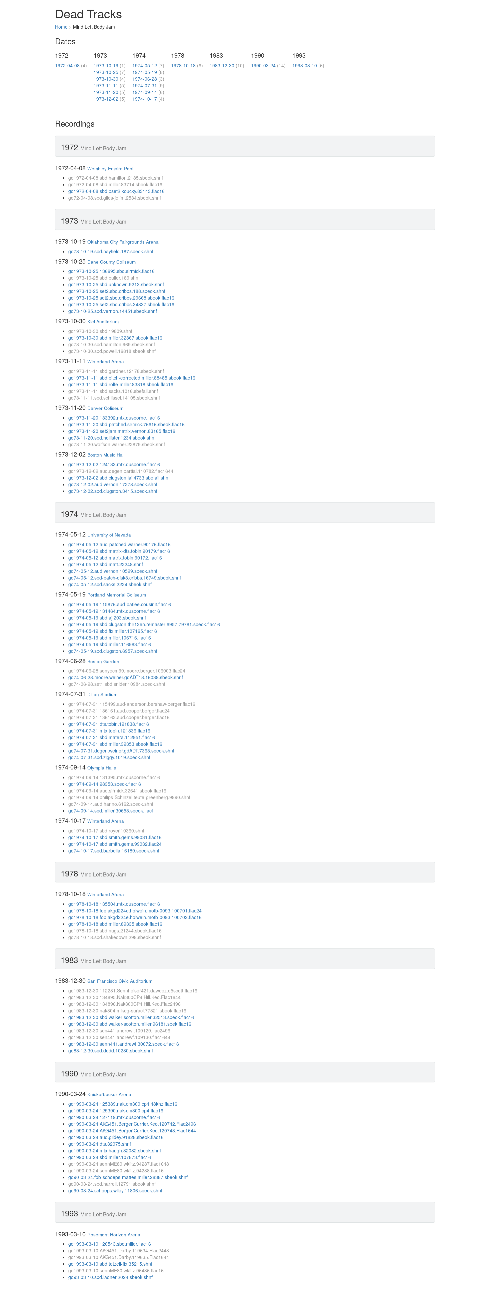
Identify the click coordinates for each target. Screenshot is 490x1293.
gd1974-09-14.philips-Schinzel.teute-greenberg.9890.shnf (129, 797)
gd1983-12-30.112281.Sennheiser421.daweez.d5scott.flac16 (132, 990)
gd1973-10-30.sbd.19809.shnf (100, 331)
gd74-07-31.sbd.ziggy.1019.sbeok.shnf (109, 757)
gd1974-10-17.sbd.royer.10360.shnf (106, 830)
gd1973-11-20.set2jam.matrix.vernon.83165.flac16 (121, 431)
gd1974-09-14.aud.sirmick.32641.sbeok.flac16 (117, 790)
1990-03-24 (263, 65)
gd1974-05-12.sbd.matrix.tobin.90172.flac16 (115, 557)
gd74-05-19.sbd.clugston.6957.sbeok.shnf (112, 650)
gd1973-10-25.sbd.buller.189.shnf (104, 277)
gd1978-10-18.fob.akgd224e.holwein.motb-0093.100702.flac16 (135, 917)
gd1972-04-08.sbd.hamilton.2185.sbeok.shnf (115, 177)
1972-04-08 (67, 65)
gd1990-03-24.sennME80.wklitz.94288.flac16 (116, 1170)
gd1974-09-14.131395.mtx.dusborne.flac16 (114, 777)
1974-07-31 (144, 85)
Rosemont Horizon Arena (113, 1234)
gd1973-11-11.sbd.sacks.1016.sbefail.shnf (113, 391)
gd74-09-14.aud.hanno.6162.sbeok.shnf (110, 803)
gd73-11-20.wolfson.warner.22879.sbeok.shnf (116, 444)
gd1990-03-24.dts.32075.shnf (99, 1143)
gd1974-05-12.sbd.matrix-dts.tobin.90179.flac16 (119, 551)
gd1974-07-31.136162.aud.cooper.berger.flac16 (119, 717)
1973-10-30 (106, 78)
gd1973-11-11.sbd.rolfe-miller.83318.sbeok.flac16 (120, 384)
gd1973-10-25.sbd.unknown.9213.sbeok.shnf (116, 284)
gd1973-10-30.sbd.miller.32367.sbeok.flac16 (115, 337)
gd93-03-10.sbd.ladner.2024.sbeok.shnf (110, 1277)
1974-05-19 (144, 72)
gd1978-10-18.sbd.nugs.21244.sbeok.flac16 (115, 930)
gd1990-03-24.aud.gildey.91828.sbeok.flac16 (116, 1137)
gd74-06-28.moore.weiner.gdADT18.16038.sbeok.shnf (125, 677)
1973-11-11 (106, 85)
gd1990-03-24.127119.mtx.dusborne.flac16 (114, 1117)
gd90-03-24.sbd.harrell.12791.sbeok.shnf (112, 1183)
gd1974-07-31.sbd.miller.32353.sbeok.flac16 (115, 743)
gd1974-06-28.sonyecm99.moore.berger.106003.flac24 (126, 670)
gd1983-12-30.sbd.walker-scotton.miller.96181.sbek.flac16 (129, 1023)
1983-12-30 (222, 65)
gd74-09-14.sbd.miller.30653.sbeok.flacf (110, 810)
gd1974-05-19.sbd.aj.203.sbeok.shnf (107, 617)
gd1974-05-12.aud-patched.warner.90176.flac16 (119, 544)
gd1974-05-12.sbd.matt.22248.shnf (105, 564)
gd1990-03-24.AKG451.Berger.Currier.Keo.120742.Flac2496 (132, 1123)
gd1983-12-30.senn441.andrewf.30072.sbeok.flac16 (123, 1043)
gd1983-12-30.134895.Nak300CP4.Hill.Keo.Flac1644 (124, 997)
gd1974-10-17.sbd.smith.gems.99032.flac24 (115, 843)
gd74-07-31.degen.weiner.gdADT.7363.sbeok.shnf (121, 750)
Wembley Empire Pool (110, 168)
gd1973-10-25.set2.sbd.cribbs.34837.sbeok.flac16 (121, 304)
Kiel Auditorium (103, 321)
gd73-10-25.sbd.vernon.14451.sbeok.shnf (112, 311)
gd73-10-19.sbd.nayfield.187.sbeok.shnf (110, 251)
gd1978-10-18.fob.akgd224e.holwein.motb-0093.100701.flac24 (135, 910)
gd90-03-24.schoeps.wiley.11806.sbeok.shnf (115, 1190)
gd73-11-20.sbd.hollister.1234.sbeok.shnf (112, 437)
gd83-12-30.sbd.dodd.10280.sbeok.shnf (110, 1050)
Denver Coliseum (105, 408)
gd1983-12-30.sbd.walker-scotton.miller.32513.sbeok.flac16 (131, 1017)
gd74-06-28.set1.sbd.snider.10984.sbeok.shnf (116, 683)
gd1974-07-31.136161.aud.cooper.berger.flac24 (119, 710)
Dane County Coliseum (111, 262)
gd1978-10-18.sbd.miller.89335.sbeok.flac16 (115, 923)
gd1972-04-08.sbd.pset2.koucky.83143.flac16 (116, 191)
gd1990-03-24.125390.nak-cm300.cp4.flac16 (115, 1110)
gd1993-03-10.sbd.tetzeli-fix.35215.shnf (110, 1263)
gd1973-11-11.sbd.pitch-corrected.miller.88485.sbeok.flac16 (131, 377)
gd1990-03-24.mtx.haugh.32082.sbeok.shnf (114, 1150)
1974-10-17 (144, 98)
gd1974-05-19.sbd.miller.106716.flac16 (109, 637)
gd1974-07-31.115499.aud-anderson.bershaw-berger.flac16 (131, 703)
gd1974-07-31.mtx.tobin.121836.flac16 (109, 730)
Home (61, 26)
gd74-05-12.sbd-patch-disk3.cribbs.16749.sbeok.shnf (124, 577)
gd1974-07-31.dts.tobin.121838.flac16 (108, 723)
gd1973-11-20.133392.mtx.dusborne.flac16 (114, 417)
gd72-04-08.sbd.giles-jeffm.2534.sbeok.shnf (114, 197)
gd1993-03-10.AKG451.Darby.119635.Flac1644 (118, 1257)
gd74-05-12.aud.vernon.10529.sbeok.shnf (112, 571)
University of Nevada (109, 535)
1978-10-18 (183, 65)
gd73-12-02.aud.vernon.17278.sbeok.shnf (112, 484)
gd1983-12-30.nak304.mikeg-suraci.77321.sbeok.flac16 (127, 1010)
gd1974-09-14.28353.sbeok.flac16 (104, 783)
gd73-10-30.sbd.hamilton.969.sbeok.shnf (111, 344)
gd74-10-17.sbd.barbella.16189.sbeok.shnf (113, 850)
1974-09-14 (144, 92)
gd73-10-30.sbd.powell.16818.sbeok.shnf (112, 351)
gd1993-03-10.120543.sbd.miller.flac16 (109, 1243)
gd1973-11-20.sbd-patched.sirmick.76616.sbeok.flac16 (126, 424)
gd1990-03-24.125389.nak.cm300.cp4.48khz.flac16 (122, 1103)
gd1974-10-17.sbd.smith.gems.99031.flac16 (115, 837)
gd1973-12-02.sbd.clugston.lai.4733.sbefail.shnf (119, 477)
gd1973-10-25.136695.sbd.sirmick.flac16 (111, 271)
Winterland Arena (105, 361)
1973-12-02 (106, 98)
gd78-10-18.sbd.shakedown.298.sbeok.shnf (114, 937)
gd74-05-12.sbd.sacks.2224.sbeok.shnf (110, 584)
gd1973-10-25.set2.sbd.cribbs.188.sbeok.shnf (116, 291)
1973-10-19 (106, 65)
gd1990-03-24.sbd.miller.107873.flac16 (109, 1157)
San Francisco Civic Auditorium (119, 981)
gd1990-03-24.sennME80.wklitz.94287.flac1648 (118, 1163)
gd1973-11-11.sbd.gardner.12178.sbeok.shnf (116, 371)
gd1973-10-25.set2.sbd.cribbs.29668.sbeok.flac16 (121, 297)
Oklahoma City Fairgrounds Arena (123, 242)
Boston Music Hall (106, 455)
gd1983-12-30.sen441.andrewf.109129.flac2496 (119, 1030)
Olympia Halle (101, 767)
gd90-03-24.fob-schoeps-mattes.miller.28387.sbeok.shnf (128, 1177)
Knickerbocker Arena (109, 1094)
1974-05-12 (144, 65)
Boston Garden (103, 661)
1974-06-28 (144, 78)
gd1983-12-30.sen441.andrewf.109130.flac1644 (119, 1037)
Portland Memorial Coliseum (116, 595)
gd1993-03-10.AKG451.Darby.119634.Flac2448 (118, 1250)
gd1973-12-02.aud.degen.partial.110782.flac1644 (120, 471)
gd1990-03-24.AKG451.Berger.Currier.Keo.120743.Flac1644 (132, 1130)
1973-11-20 (106, 92)
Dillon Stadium (102, 694)
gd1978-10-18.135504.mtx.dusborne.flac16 (114, 903)
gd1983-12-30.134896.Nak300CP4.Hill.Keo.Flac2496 (124, 1003)
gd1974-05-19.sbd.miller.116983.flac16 (109, 644)
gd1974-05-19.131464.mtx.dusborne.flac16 (114, 611)
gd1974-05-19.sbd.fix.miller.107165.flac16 (112, 631)
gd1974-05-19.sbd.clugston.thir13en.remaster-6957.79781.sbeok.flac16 (144, 624)
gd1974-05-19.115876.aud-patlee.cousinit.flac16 (119, 604)
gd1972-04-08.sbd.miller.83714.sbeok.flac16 (115, 184)
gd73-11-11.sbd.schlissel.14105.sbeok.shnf (114, 397)
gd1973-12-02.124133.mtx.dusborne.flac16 (114, 464)
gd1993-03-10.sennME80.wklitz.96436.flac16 (116, 1270)
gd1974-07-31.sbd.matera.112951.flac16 (111, 737)
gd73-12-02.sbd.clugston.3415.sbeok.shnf (112, 491)
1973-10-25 (106, 72)
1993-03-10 (304, 65)
